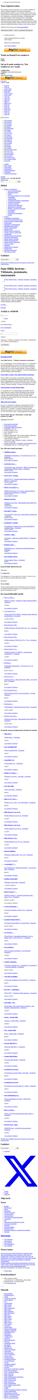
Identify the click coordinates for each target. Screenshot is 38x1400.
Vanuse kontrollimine (10, 1391)
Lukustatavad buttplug (14, 202)
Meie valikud (8, 165)
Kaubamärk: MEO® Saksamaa (13, 427)
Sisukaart (6, 1232)
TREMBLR (7, 1346)
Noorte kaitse (8, 1271)
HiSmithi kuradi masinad (11, 226)
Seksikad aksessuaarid (10, 250)
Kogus (2, 330)
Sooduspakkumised (9, 170)
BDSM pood (7, 1208)
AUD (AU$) (7, 89)
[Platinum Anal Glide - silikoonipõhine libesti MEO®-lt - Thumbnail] (20, 504)
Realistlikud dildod (13, 192)
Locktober (7, 1325)
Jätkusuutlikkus (8, 1293)
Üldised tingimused (9, 1212)
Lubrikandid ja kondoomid (11, 218)
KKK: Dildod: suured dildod (12, 1385)
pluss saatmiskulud (6, 327)
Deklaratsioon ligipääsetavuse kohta (14, 1222)
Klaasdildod (11, 212)
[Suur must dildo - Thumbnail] (13, 789)
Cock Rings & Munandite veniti (13, 220)
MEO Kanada (8, 1322)
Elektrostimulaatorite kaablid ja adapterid (15, 1389)
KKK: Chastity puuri (10, 1380)
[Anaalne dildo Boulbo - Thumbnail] (14, 1060)
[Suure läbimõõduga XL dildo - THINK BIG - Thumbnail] (20, 1100)
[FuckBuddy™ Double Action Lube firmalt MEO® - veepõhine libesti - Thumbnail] (20, 528)
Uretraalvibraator (9, 1357)
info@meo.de (12, 1283)
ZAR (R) (6, 114)
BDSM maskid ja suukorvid (12, 231)
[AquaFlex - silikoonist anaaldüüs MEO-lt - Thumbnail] (20, 538)
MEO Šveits (7, 1306)
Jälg (5, 1220)
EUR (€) (6, 85)
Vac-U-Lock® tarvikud (14, 191)
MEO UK (7, 1314)
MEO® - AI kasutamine (11, 1396)
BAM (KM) (7, 90)
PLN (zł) (6, 106)
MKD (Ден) (7, 103)
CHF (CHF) (7, 95)
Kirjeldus (3, 307)
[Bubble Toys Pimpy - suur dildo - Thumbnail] (17, 776)
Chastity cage (8, 1356)
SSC (5, 1301)
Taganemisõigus (8, 1216)
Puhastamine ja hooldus (10, 1393)
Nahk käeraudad (8, 1353)
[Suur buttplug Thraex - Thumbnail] (14, 560)
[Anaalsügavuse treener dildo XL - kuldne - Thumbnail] (20, 1086)
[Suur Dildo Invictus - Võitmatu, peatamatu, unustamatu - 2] (20, 290)
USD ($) (6, 87)
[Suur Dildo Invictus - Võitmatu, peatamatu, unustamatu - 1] (20, 287)
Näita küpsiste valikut (6, 30)
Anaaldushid (7, 234)
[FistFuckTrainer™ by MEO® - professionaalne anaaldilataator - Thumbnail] (20, 654)
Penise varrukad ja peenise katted (13, 221)
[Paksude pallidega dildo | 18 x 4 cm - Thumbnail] (18, 855)
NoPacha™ (7, 1333)
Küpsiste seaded (8, 1228)
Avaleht (6, 164)
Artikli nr (5, 311)
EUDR (6, 1388)
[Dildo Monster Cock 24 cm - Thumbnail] (16, 815)
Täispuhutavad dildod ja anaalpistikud (18, 200)
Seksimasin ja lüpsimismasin (12, 224)
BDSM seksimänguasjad (11, 240)
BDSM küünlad (8, 1365)
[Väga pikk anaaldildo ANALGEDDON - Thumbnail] (19, 980)
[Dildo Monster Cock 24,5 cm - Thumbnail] (16, 841)
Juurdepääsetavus (9, 1295)
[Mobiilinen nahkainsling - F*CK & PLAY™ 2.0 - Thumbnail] (20, 667)
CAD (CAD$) (8, 93)
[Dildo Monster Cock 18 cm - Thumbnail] (16, 828)
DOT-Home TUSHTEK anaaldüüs (14, 1369)
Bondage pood (8, 229)
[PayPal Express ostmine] (17, 51)
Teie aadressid (8, 1242)
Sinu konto (5, 1235)
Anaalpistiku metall (9, 1343)
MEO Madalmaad (9, 1313)
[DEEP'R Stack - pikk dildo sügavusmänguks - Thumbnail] (20, 1130)
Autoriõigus (7, 1219)
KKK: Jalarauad (8, 1375)
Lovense (6, 1367)
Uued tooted (7, 167)
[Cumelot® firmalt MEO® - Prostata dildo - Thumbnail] (20, 923)
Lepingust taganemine (10, 173)
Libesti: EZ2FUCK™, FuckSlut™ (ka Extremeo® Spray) (20, 443)
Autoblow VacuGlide (10, 1330)
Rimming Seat (8, 1348)
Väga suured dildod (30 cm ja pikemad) (19, 195)
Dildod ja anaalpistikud (10, 189)
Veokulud (7, 1225)
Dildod (10, 194)
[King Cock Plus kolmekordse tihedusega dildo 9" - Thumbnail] (20, 1115)
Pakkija (10, 215)
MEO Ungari (8, 1319)
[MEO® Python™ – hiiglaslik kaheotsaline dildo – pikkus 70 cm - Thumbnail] (20, 897)
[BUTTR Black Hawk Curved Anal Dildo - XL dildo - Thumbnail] (20, 695)
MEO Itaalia (7, 1309)
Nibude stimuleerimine (10, 228)
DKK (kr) (7, 100)
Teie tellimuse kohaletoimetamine (13, 1217)
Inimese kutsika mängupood (12, 242)
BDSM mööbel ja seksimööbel (12, 236)
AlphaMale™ (8, 1335)
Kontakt (3, 176)
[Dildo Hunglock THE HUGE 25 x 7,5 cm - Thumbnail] (20, 640)
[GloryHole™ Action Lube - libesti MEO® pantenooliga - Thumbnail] (20, 516)
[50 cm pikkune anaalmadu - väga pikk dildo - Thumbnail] (20, 952)
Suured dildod (8, 1327)
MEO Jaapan (8, 1324)
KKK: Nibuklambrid (10, 1383)
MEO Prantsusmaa (9, 1308)
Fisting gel (7, 1338)
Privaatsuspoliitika (9, 1227)
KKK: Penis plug (9, 1381)
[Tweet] (1, 315)
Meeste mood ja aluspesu (11, 247)
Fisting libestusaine (9, 1340)
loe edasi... (4, 304)
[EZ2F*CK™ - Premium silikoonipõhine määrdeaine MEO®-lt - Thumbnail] (20, 481)
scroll (2, 1286)
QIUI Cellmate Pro (9, 1354)
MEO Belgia (7, 1317)
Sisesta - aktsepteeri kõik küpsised (23, 30)
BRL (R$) (7, 92)
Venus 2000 (7, 1386)
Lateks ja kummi (9, 244)
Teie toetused (8, 1241)
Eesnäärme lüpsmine (10, 1359)
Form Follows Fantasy (10, 426)
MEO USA (7, 1321)
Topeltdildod (11, 197)
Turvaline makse (8, 1214)
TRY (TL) (7, 113)
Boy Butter (7, 1345)
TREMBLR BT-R (9, 1332)
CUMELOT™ (8, 1337)
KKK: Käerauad (9, 1373)
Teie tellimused (8, 1239)
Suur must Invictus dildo (11, 424)
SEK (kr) (6, 111)
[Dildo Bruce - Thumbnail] (12, 737)
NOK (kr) (7, 105)
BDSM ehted (8, 248)
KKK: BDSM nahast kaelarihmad (13, 1377)
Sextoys (6, 216)
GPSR (9, 357)
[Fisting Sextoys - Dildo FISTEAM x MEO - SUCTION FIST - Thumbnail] (20, 681)
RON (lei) (7, 108)
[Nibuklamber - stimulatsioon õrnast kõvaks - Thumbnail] (20, 707)
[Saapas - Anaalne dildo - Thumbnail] (15, 1021)
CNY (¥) (6, 97)
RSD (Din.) (7, 109)
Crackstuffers (11, 210)
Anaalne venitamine (13, 203)
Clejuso (6, 1362)
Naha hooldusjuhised (10, 1378)
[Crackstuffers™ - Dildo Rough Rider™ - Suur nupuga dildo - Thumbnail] (20, 869)
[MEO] (4, 180)
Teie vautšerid (8, 1246)
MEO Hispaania (8, 1311)
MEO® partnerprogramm (11, 1397)
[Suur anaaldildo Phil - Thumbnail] (14, 750)
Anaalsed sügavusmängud (15, 205)
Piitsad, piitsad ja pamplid (11, 239)
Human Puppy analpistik (15, 207)
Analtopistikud (12, 199)
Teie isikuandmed (9, 1244)
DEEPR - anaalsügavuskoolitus (16, 208)
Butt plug (6, 1341)
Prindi (6, 318)
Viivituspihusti (8, 1303)
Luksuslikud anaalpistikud (15, 213)
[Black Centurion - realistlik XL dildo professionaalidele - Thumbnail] (20, 602)
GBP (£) (6, 101)
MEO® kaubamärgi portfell (12, 1394)
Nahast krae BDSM (9, 1349)
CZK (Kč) (7, 98)
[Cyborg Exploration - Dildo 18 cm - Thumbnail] (18, 910)
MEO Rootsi (7, 1316)
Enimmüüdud (8, 169)
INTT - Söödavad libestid (11, 1372)
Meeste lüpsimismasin (10, 1329)
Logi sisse (3, 81)
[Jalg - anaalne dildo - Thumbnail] (14, 1034)
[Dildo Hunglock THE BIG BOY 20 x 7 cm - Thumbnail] (20, 628)
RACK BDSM (8, 1300)
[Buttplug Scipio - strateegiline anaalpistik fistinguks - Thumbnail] (20, 550)
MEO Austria (8, 1305)
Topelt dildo (7, 1351)
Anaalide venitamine (10, 1364)
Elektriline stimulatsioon (11, 237)
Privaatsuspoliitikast (22, 27)
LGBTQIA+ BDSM (10, 1298)
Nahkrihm (7, 245)
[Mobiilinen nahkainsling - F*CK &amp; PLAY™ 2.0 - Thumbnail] (20, 457)
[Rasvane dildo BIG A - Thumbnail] (14, 1047)
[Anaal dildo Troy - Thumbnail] (13, 763)
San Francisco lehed (9, 252)
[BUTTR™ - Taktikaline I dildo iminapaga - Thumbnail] (20, 993)
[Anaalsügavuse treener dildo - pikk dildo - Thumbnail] (20, 1073)
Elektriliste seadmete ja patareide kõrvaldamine (17, 1230)
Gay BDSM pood (9, 1361)
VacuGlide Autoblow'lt (10, 1370)
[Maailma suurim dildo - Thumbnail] (14, 882)
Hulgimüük (7, 172)
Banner (6, 1209)
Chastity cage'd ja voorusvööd (12, 232)
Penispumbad (8, 223)
